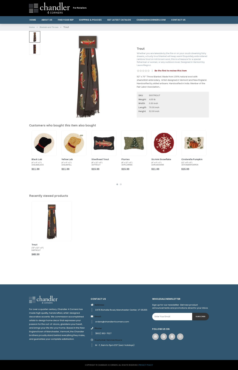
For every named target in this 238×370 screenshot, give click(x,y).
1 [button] (117, 184)
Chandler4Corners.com (151, 19)
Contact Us (178, 19)
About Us (46, 19)
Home (32, 19)
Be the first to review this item (171, 70)
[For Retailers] (49, 7)
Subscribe (200, 316)
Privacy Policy (146, 365)
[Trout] (87, 75)
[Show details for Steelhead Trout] (104, 143)
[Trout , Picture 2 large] (34, 49)
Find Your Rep (66, 19)
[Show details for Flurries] (134, 143)
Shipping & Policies (90, 19)
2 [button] (121, 184)
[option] (87, 75)
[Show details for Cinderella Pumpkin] (194, 143)
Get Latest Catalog (119, 19)
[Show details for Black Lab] (44, 143)
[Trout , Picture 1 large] (34, 36)
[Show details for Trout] (51, 221)
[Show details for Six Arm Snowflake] (164, 143)
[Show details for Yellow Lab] (74, 143)
